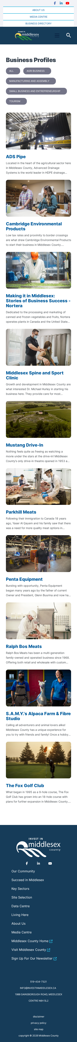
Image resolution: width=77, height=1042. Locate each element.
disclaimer (38, 1016)
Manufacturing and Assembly (29, 80)
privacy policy (38, 1022)
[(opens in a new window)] (55, 3)
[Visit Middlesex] (38, 847)
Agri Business (36, 70)
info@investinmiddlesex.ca (38, 988)
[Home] (27, 35)
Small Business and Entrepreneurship (34, 91)
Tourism (14, 101)
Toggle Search (68, 35)
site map (38, 1029)
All (11, 70)
